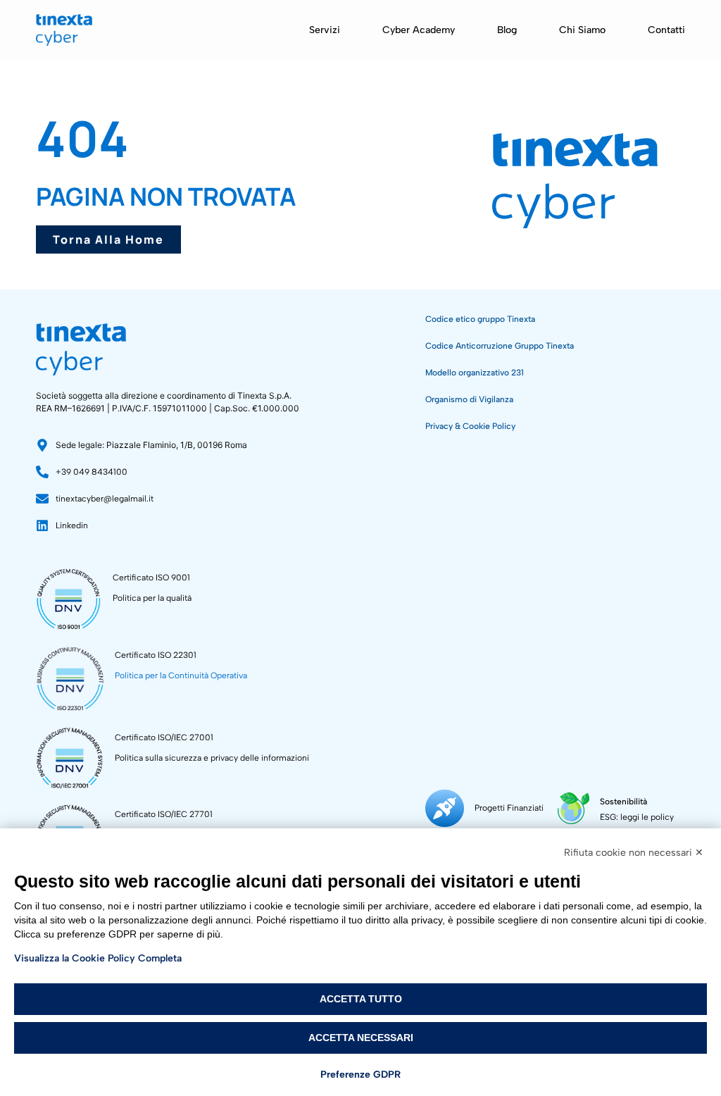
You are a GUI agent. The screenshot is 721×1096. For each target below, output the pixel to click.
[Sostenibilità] (573, 808)
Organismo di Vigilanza (469, 399)
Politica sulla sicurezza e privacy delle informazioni (212, 758)
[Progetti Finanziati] (444, 808)
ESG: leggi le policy (637, 817)
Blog (507, 30)
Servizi (324, 30)
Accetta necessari (360, 1037)
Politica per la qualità (152, 598)
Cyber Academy (418, 30)
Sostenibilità (623, 802)
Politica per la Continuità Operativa (181, 675)
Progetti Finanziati (509, 808)
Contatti (666, 30)
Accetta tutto (361, 998)
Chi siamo (582, 30)
